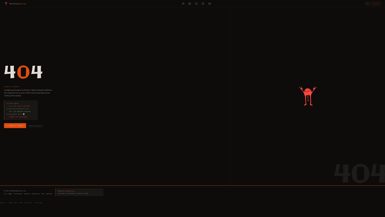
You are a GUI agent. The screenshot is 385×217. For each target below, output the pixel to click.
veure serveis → (35, 125)
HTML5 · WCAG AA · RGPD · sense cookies (20, 202)
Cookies (26, 194)
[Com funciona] (189, 3)
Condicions (35, 194)
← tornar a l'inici (15, 125)
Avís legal (8, 194)
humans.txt (3, 202)
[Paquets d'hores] (196, 3)
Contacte (49, 194)
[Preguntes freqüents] (203, 3)
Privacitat (18, 194)
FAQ (42, 194)
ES (367, 3)
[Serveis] (183, 3)
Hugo (41, 202)
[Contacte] (209, 3)
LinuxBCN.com (69, 191)
